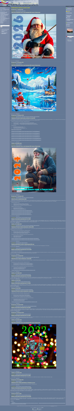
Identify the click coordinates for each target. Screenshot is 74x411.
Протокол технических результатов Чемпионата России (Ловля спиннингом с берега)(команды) (25, 238)
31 (34, 403)
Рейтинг (22, 5)
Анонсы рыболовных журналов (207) (5, 18)
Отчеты (24, 5)
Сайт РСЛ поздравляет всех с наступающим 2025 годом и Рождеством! (25, 65)
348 (42, 403)
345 (39, 403)
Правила (15, 5)
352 (47, 403)
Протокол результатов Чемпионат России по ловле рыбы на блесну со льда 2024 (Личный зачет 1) (26, 138)
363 (61, 403)
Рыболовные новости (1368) (3, 12)
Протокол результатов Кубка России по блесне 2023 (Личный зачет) (21, 213)
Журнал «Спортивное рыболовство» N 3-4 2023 (21, 315)
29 (32, 403)
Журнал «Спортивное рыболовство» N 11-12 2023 (21, 249)
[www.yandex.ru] (66, 36)
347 (41, 403)
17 (22, 403)
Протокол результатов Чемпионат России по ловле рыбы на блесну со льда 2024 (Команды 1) (25, 131)
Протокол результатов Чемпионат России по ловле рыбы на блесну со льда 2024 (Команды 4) (25, 136)
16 (21, 403)
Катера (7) (1, 21)
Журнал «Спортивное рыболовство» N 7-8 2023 (21, 283)
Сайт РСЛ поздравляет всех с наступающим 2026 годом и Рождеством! (25, 12)
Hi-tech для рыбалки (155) (3, 20)
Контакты (36, 5)
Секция (31, 5)
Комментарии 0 (18, 113)
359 (56, 403)
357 (53, 403)
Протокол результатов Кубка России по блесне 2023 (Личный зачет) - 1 (21, 214)
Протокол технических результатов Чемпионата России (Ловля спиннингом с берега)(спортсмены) (25, 239)
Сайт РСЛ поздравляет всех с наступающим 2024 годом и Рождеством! (25, 146)
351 (46, 403)
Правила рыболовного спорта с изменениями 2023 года (22, 244)
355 (51, 403)
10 (16, 403)
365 (63, 403)
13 (18, 403)
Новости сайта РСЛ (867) (3, 17)
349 (44, 403)
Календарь (18, 5)
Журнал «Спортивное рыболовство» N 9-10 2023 (21, 275)
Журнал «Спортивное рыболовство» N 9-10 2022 (21, 396)
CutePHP (42, 407)
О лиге (13, 5)
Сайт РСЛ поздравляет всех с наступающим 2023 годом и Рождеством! (25, 322)
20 (24, 403)
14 (19, 403)
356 (52, 403)
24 (28, 403)
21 (25, 403)
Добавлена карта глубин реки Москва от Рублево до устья (23, 382)
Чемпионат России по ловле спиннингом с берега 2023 (22, 226)
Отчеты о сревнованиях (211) (4, 15)
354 (50, 403)
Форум (33, 5)
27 (30, 403)
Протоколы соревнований (29, 116)
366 (64, 403)
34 (36, 403)
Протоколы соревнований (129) (4, 14)
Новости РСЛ (24, 116)
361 (58, 403)
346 (40, 403)
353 (48, 403)
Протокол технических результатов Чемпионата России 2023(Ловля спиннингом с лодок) (24, 301)
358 (54, 403)
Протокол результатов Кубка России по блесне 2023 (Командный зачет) (21, 210)
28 (31, 403)
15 (20, 403)
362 (59, 403)
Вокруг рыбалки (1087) (3, 16)
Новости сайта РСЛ (19, 63)
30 (33, 403)
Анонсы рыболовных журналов (26, 217)
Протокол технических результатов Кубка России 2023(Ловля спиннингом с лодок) (23, 270)
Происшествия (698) (2, 19)
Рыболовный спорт (18, 116)
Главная (9, 5)
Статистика (27, 5)
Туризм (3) (1, 22)
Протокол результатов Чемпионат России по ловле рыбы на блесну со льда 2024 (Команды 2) (25, 133)
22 (26, 403)
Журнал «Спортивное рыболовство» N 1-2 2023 (21, 375)
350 (45, 403)
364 (62, 403)
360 (57, 403)
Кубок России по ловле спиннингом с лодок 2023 (21, 258)
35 (37, 403)
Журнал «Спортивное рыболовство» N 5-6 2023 (21, 307)
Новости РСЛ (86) (2, 13)
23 (27, 403)
